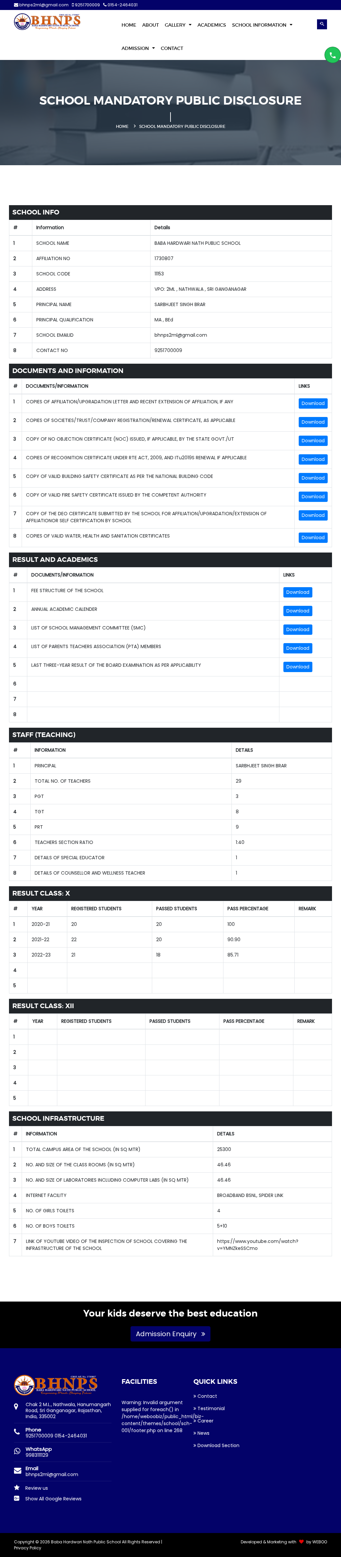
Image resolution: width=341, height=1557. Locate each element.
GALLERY (176, 25)
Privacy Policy (27, 1548)
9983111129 (37, 1455)
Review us (36, 1488)
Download (313, 403)
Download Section (217, 1445)
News (202, 1433)
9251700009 (87, 5)
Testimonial (210, 1408)
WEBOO (319, 1542)
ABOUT (150, 25)
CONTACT (172, 48)
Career (204, 1420)
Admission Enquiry (167, 1334)
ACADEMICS (211, 25)
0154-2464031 (122, 5)
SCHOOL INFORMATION (260, 25)
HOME (129, 25)
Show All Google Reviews (53, 1498)
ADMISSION (136, 48)
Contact (206, 1396)
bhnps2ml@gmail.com (44, 5)
